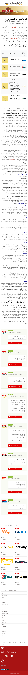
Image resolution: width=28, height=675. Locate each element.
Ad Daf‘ (3, 602)
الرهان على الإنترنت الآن (15, 343)
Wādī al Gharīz (5, 604)
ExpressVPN (11, 159)
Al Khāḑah (4, 631)
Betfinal (4, 184)
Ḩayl (3, 606)
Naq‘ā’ (3, 624)
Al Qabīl (3, 597)
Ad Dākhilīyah (20, 642)
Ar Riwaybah (5, 611)
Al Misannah (4, 595)
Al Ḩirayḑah (18, 333)
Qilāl (3, 609)
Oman (16, 642)
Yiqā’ (3, 600)
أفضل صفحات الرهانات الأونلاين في (7, 642)
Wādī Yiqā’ (4, 593)
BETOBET (16, 38)
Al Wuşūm (4, 629)
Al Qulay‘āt (4, 622)
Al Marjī (3, 618)
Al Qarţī (3, 620)
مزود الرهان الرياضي (5, 60)
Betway (11, 38)
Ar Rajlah (4, 626)
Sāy (2, 635)
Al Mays (3, 615)
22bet (13, 121)
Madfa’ (3, 633)
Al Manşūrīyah (5, 613)
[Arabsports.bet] (13, 3)
